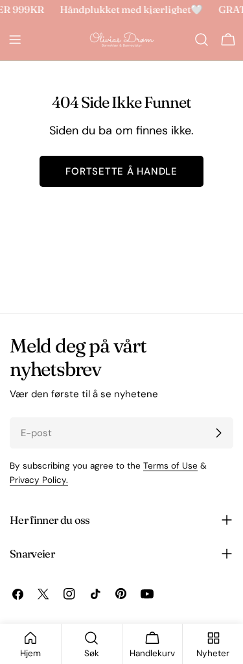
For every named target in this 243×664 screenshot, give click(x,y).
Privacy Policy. (39, 480)
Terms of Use (170, 465)
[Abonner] (218, 433)
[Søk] (201, 40)
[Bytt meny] (15, 40)
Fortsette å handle (121, 171)
